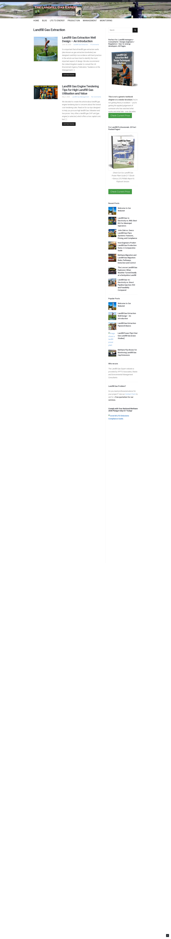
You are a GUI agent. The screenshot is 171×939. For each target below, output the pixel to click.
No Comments (96, 97)
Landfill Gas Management (80, 97)
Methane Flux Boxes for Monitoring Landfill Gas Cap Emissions (127, 352)
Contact (132, 1)
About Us (125, 1)
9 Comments (94, 44)
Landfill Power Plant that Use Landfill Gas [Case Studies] (127, 335)
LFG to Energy (57, 20)
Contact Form (130, 394)
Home (36, 20)
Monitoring (106, 20)
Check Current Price (120, 115)
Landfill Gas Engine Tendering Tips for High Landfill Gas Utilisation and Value (80, 90)
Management (90, 20)
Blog (44, 20)
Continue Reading (68, 75)
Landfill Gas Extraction (80, 44)
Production (74, 20)
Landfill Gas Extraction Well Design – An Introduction (79, 39)
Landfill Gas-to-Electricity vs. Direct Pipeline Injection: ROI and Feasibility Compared (126, 285)
